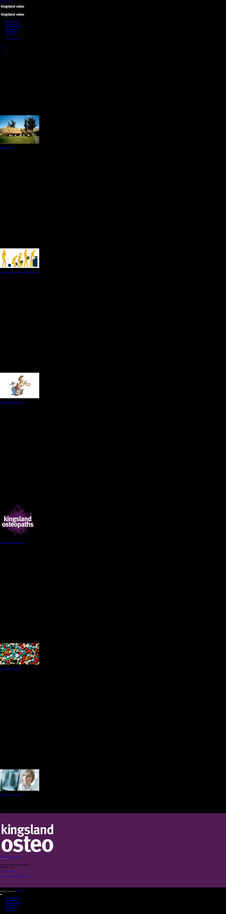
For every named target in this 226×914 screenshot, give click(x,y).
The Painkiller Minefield (10, 669)
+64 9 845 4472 (9, 871)
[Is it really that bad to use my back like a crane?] (19, 267)
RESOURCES (11, 32)
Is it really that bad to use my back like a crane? (19, 272)
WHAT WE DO (12, 24)
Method (20, 891)
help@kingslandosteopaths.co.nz (14, 876)
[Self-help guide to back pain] (19, 397)
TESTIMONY (11, 29)
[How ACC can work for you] (19, 790)
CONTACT (10, 34)
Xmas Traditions (6, 148)
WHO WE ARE (12, 22)
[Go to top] (1, 894)
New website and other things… (13, 543)
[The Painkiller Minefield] (19, 663)
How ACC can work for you (10, 795)
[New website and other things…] (18, 537)
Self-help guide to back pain (11, 403)
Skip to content (7, 1)
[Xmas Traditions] (19, 143)
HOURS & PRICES (13, 27)
